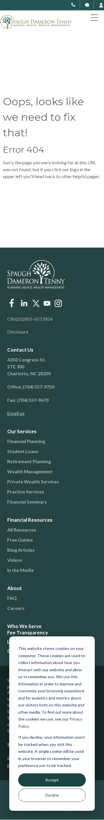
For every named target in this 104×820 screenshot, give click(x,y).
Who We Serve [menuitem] (24, 626)
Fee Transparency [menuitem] (27, 632)
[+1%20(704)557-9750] (73, 5)
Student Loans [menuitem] (22, 451)
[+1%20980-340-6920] (87, 5)
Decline (52, 795)
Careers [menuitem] (16, 608)
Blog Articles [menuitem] (21, 550)
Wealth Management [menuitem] (30, 471)
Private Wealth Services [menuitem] (33, 481)
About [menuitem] (14, 588)
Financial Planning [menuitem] (26, 441)
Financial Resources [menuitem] (29, 520)
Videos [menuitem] (14, 560)
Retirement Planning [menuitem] (29, 461)
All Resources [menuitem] (21, 529)
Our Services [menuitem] (21, 431)
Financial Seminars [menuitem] (27, 501)
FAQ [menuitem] (12, 598)
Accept (52, 779)
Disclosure (17, 331)
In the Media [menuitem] (20, 570)
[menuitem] (47, 413)
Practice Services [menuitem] (25, 491)
